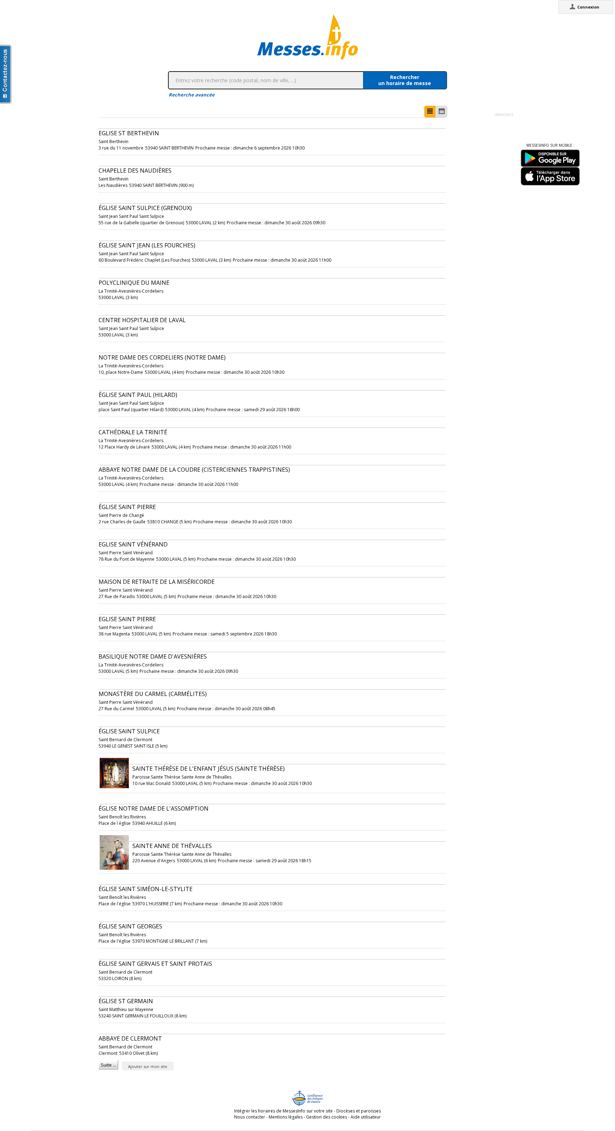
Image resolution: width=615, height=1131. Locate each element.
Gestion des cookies (326, 1117)
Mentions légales (286, 1117)
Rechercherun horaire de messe (404, 80)
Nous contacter (249, 1117)
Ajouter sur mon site (147, 1066)
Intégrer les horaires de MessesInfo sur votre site (283, 1111)
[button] (430, 111)
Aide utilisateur (366, 1117)
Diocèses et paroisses (358, 1111)
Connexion (588, 7)
